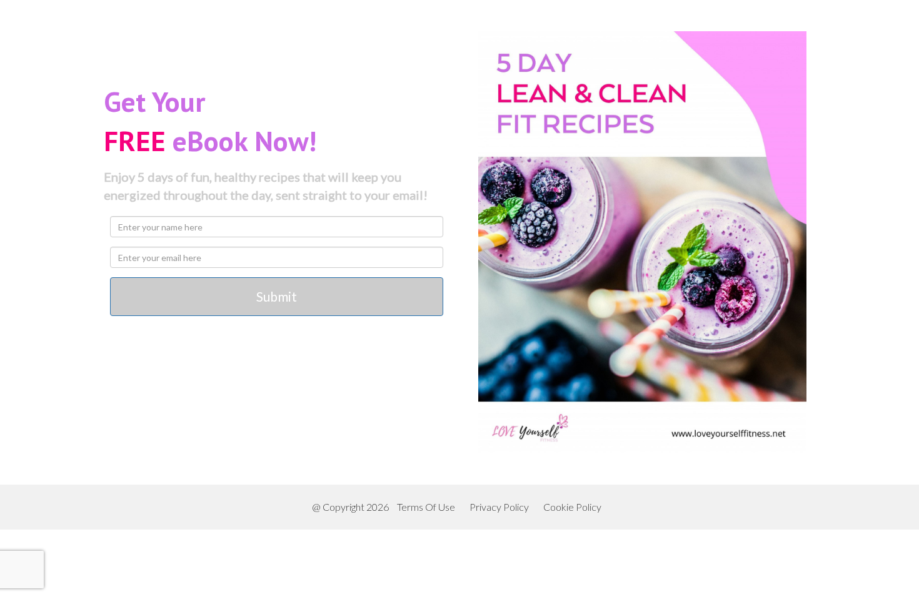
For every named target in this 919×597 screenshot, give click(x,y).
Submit (276, 296)
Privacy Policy (499, 507)
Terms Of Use (426, 507)
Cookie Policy (572, 507)
